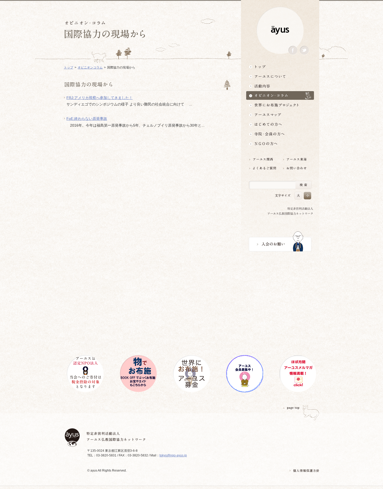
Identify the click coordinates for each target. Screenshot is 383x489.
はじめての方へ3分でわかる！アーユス (280, 124)
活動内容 (280, 86)
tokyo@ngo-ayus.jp (173, 455)
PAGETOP (291, 407)
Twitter (304, 50)
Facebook (292, 50)
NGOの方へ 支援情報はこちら (280, 143)
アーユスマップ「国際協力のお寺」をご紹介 (280, 114)
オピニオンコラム (90, 67)
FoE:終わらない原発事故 (86, 118)
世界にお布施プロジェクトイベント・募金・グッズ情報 (280, 105)
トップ (280, 66)
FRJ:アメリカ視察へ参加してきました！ (99, 98)
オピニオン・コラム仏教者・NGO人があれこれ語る (280, 95)
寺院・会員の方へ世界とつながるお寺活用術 (280, 134)
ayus (280, 30)
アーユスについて (280, 76)
